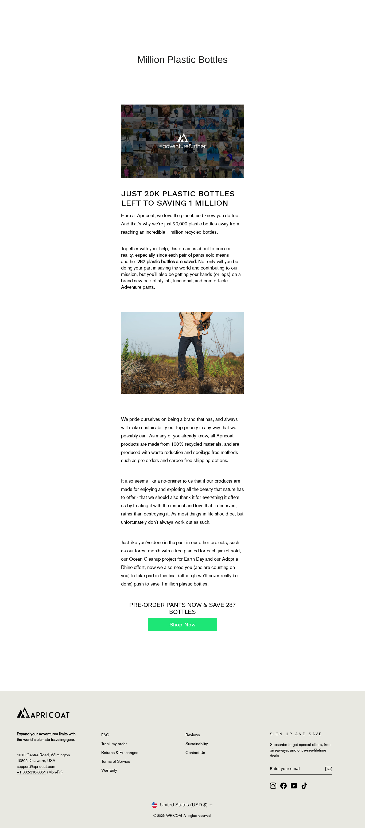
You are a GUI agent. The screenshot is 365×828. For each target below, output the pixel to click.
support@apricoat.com (36, 766)
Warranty (109, 770)
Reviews (192, 735)
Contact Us (195, 752)
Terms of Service (115, 761)
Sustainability (196, 743)
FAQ (105, 735)
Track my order (114, 743)
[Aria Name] (328, 768)
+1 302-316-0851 (31, 772)
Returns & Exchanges (119, 752)
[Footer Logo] (174, 712)
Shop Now (182, 624)
